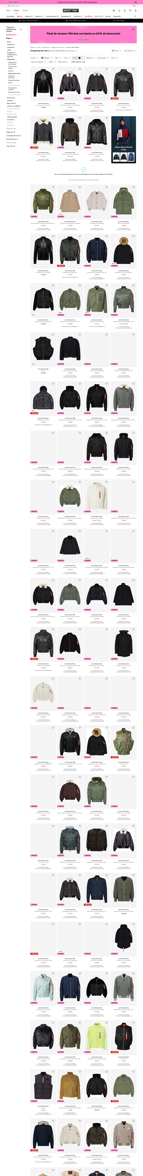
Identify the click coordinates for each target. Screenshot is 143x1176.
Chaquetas (46, 47)
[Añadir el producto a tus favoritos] (53, 69)
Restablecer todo (79, 62)
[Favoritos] (130, 10)
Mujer (8, 10)
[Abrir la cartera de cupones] (114, 10)
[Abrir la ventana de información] (135, 2)
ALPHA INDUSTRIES (72, 47)
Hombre (16, 10)
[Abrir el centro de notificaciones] (125, 10)
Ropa (38, 47)
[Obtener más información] (43, 110)
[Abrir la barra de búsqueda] (134, 16)
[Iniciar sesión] (119, 10)
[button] (116, 50)
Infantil (25, 10)
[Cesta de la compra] (135, 10)
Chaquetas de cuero (58, 47)
